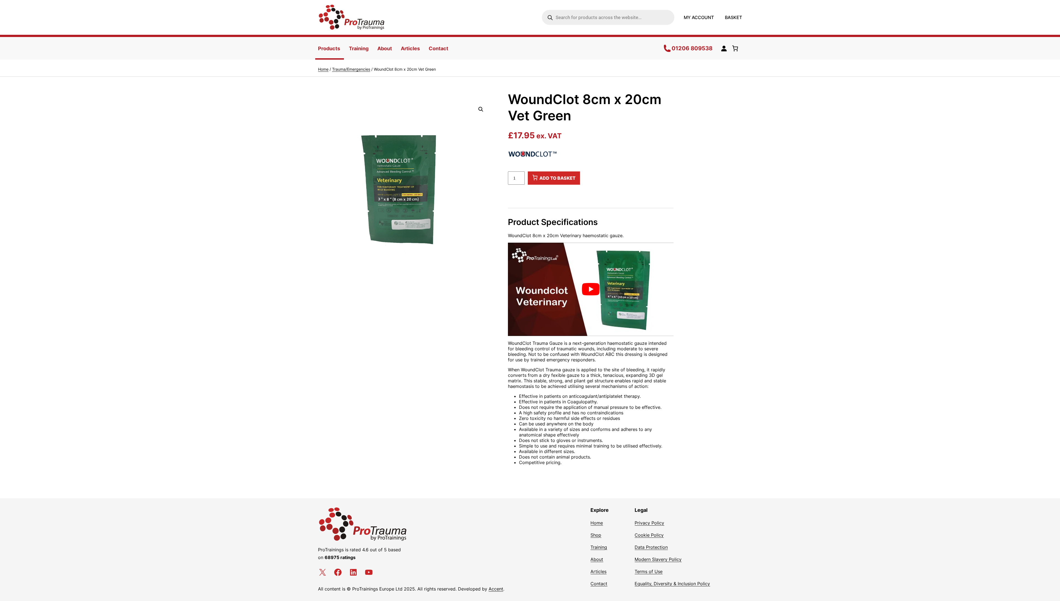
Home (323, 69)
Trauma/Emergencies (351, 69)
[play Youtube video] (591, 289)
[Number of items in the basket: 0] (736, 48)
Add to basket (557, 178)
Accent (496, 589)
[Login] (724, 48)
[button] (481, 109)
